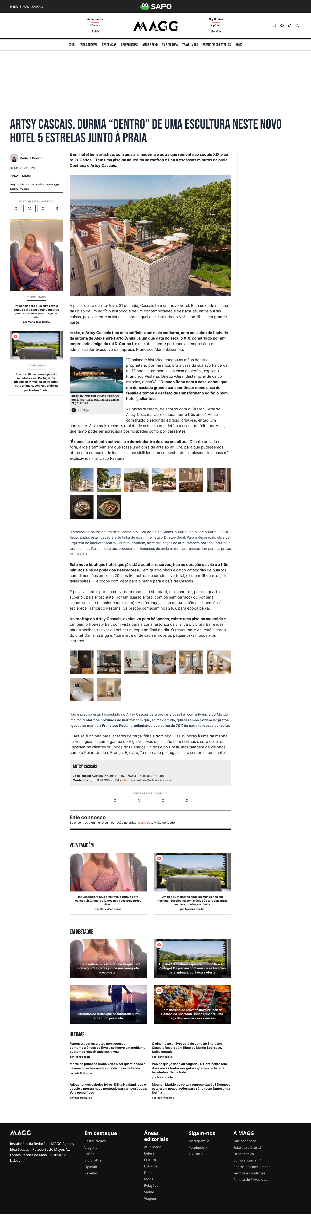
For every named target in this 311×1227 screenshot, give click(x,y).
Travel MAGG (190, 45)
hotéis (39, 184)
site (124, 780)
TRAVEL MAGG (21, 176)
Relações (151, 1185)
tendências (109, 45)
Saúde (95, 31)
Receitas (216, 31)
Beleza (149, 1153)
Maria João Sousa (39, 321)
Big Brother (216, 19)
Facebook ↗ (198, 1147)
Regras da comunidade (251, 1166)
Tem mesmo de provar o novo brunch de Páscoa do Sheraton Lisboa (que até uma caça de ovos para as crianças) (192, 1014)
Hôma (238, 45)
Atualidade (152, 1147)
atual (72, 45)
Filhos (148, 1172)
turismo (14, 189)
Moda (148, 1179)
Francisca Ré (82, 1056)
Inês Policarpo (83, 1073)
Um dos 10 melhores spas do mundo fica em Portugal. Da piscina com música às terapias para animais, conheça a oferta (36, 380)
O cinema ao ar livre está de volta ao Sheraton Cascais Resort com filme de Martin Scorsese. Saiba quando (187, 1048)
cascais (30, 184)
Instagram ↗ (199, 1141)
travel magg (51, 184)
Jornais (37, 6)
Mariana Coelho (38, 390)
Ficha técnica (243, 1154)
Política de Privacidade (251, 1179)
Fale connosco (244, 1141)
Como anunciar (247, 1160)
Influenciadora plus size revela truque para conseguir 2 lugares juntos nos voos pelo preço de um (36, 311)
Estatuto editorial (247, 1147)
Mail (26, 6)
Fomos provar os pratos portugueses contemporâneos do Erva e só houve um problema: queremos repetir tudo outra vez (108, 1048)
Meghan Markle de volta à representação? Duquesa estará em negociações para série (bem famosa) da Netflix (191, 1089)
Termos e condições (249, 1173)
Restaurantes (95, 19)
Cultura (150, 1159)
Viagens (95, 25)
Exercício (151, 1166)
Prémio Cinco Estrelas (216, 45)
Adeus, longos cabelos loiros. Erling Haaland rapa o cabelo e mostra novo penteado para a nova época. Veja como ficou (108, 1089)
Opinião (216, 25)
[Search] (297, 25)
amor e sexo (150, 45)
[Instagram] (274, 25)
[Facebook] (282, 25)
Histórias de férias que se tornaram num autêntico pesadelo (108, 1016)
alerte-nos (145, 822)
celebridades (129, 45)
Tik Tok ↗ (196, 1154)
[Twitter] (289, 25)
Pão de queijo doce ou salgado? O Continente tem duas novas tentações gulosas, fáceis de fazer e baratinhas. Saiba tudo (189, 1068)
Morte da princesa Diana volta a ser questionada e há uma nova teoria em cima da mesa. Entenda (108, 1066)
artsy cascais (17, 184)
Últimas (77, 1034)
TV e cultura (170, 45)
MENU (14, 6)
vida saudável (89, 45)
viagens (24, 189)
